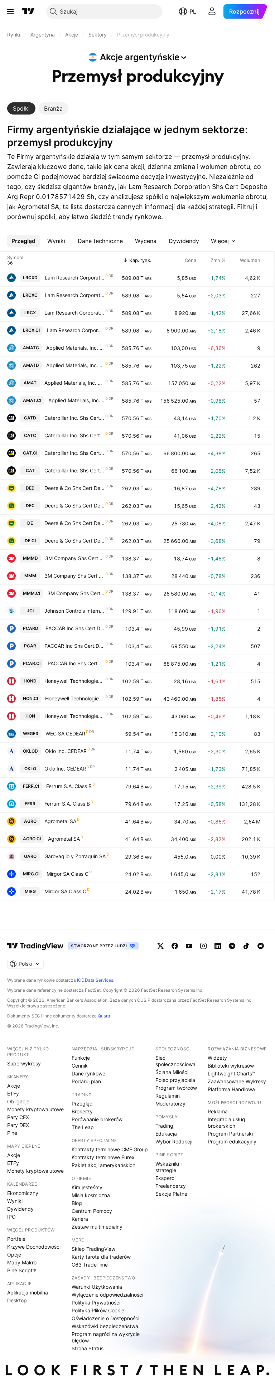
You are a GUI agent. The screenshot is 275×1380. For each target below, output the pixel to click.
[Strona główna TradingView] (28, 11)
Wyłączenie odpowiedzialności (107, 1295)
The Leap (83, 1127)
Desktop (17, 1300)
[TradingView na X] (160, 946)
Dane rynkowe (88, 1073)
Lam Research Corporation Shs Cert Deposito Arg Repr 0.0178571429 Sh (75, 277)
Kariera (80, 1219)
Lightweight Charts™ (231, 1073)
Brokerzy (82, 1111)
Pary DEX (18, 1125)
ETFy (13, 1093)
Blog (77, 1203)
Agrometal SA (60, 821)
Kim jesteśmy (87, 1187)
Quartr (104, 1016)
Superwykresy (24, 1063)
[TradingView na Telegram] (232, 946)
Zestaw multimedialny (97, 1227)
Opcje (14, 1255)
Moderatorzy (170, 1103)
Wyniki (15, 1201)
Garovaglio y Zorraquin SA (75, 856)
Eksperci (165, 1178)
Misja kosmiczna (91, 1195)
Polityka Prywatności (96, 1302)
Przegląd (82, 1103)
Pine (12, 1133)
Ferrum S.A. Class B (69, 786)
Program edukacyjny (232, 1141)
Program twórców (176, 1088)
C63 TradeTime (90, 1265)
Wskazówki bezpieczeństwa (105, 1326)
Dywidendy (20, 1209)
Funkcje (81, 1058)
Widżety (217, 1058)
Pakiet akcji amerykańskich (103, 1165)
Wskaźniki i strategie (168, 1167)
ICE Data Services (95, 980)
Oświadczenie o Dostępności (105, 1318)
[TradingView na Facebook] (175, 946)
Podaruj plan (86, 1081)
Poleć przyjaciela (175, 1080)
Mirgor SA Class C (67, 874)
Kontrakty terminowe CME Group (110, 1149)
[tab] (21, 108)
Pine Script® (21, 1270)
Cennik (80, 1066)
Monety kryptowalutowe (35, 1109)
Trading (164, 1126)
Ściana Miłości (171, 1072)
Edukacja (166, 1134)
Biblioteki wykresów (231, 1066)
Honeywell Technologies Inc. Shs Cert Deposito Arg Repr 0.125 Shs (74, 681)
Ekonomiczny (22, 1193)
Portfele (16, 1239)
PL (192, 11)
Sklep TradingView (93, 1249)
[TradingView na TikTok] (246, 946)
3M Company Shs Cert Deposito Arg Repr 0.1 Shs (75, 558)
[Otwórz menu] (10, 11)
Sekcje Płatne (171, 1194)
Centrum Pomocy (92, 1211)
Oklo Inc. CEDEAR (66, 751)
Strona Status (87, 1348)
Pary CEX (18, 1117)
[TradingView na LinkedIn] (218, 946)
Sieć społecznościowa (175, 1061)
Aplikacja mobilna (27, 1292)
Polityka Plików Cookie (98, 1310)
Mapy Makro (22, 1262)
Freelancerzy (170, 1186)
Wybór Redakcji (173, 1141)
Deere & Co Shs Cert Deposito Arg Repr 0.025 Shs (74, 488)
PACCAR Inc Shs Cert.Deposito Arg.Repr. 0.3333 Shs (75, 628)
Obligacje (18, 1101)
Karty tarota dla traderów (101, 1257)
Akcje (13, 1086)
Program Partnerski (230, 1134)
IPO (11, 1217)
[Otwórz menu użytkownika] (212, 11)
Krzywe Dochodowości (34, 1247)
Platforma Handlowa (231, 1089)
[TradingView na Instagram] (203, 946)
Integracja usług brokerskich (226, 1122)
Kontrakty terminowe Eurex (103, 1157)
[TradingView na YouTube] (189, 946)
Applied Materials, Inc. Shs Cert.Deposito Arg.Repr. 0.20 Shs (75, 348)
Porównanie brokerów (97, 1119)
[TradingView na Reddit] (261, 946)
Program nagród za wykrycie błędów (106, 1337)
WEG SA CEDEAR (65, 733)
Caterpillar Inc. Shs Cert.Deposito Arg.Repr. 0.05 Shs (74, 418)
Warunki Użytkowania (97, 1287)
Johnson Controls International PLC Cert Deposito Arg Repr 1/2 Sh (74, 611)
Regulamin (167, 1096)
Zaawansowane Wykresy (237, 1081)
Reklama (218, 1111)
